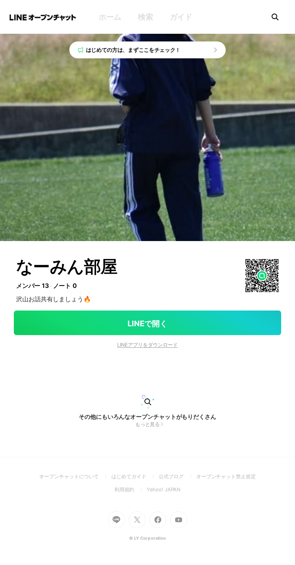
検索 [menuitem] (145, 16)
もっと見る (147, 424)
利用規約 (130, 489)
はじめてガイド (135, 476)
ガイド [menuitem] (181, 16)
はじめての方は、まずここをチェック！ (133, 49)
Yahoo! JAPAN (164, 489)
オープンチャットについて (75, 476)
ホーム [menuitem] (110, 16)
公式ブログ (177, 476)
